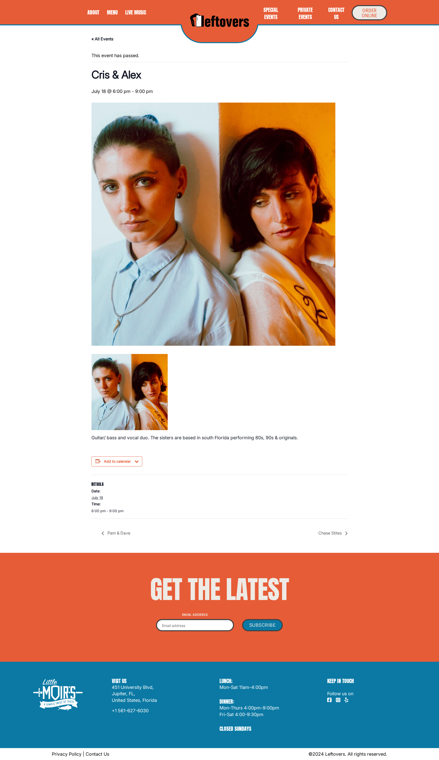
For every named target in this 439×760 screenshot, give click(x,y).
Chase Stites (330, 533)
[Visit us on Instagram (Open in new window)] (338, 700)
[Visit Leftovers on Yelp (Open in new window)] (346, 700)
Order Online (369, 13)
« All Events (102, 38)
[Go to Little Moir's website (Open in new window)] (58, 695)
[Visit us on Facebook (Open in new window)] (329, 700)
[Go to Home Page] (219, 20)
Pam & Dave (118, 533)
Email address (195, 615)
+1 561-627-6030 (130, 710)
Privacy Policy (67, 754)
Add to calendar (117, 461)
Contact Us (97, 754)
